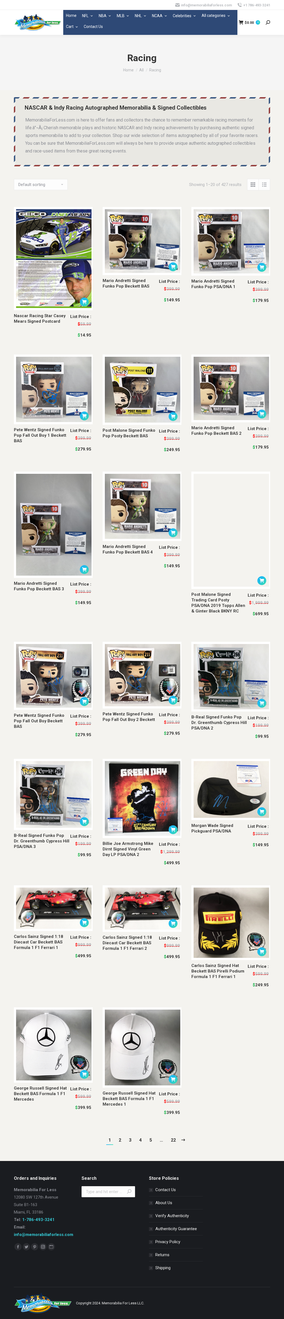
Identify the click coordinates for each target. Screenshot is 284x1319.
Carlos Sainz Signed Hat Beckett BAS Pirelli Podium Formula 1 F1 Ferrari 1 (217, 971)
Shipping (163, 1267)
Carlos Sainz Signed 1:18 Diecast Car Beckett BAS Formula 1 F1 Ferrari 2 (127, 943)
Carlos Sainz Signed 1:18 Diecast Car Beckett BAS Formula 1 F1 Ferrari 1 (38, 942)
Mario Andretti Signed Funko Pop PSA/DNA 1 (213, 284)
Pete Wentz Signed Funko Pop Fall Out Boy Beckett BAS (39, 721)
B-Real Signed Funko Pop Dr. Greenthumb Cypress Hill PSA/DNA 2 (219, 723)
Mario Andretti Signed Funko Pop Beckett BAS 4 (128, 549)
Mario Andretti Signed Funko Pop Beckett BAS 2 (216, 430)
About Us (163, 1202)
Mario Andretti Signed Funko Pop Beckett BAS (126, 283)
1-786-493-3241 (38, 1219)
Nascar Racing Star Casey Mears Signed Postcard (39, 318)
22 (173, 1140)
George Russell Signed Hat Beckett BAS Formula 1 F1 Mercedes (40, 1094)
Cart (69, 26)
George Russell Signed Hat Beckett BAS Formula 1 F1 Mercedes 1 (129, 1099)
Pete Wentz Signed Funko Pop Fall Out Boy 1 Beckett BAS (40, 435)
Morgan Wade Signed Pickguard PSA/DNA (212, 828)
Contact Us (93, 26)
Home (71, 15)
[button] (84, 302)
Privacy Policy (167, 1241)
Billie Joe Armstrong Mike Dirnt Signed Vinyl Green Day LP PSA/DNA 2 (128, 849)
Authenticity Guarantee (176, 1228)
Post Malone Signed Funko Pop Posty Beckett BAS (129, 433)
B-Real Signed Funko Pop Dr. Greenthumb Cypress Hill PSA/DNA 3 (41, 841)
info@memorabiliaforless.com (43, 1234)
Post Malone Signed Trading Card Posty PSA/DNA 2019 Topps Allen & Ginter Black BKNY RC (218, 603)
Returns (162, 1254)
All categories (213, 15)
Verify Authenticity (172, 1215)
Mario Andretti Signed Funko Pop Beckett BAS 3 (39, 586)
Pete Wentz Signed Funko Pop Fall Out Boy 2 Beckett (129, 717)
